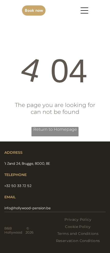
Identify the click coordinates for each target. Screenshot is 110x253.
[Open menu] (84, 10)
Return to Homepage (55, 129)
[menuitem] (78, 219)
